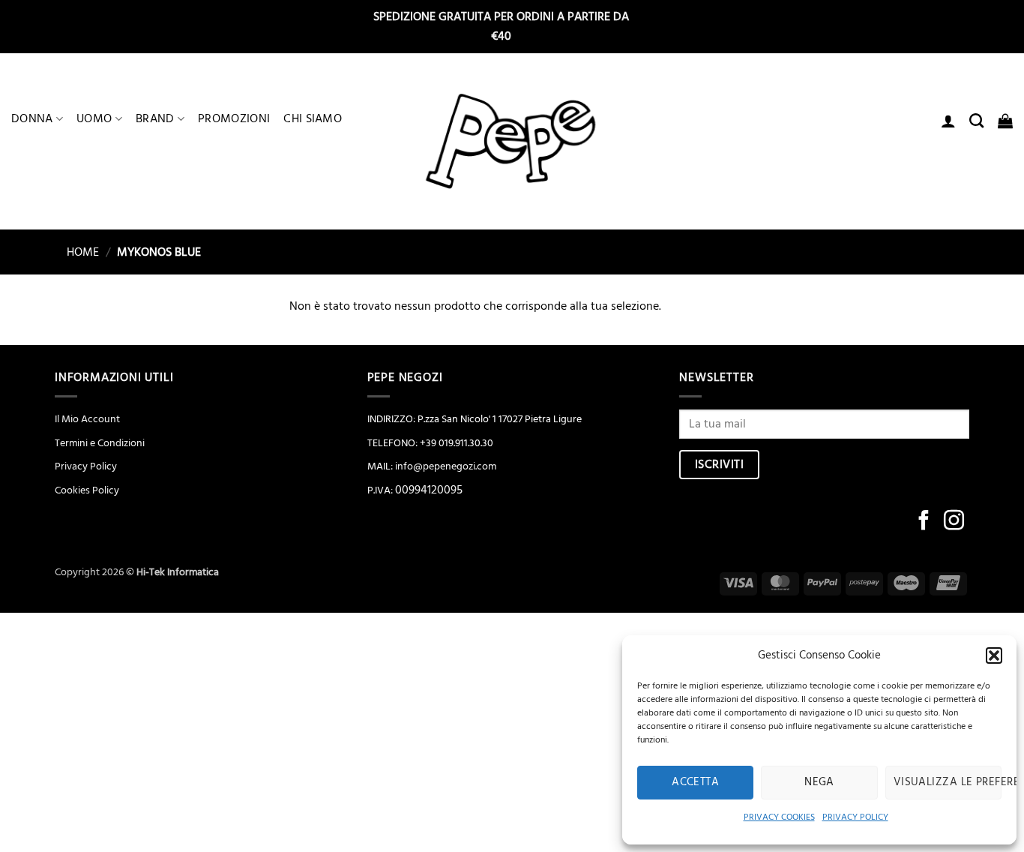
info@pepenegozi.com (445, 466)
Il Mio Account (87, 419)
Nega (819, 782)
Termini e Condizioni (100, 443)
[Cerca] (976, 120)
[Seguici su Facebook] (924, 522)
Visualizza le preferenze (948, 782)
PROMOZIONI (234, 118)
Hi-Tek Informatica (177, 572)
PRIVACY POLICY (855, 817)
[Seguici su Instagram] (954, 522)
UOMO (94, 118)
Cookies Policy (87, 490)
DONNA (32, 118)
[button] (994, 655)
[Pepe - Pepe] (512, 142)
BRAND (155, 118)
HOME (77, 252)
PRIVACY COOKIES (779, 817)
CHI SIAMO (312, 118)
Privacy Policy (86, 466)
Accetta (695, 782)
